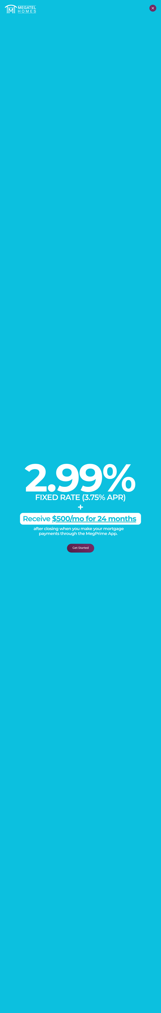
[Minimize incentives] (152, 8)
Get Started (80, 548)
